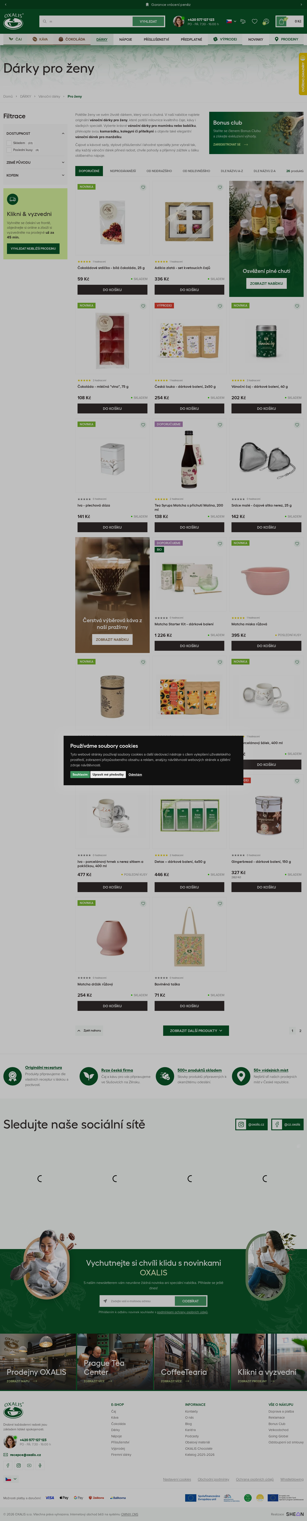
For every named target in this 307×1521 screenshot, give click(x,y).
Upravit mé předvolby (108, 774)
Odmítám (135, 774)
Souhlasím (80, 774)
